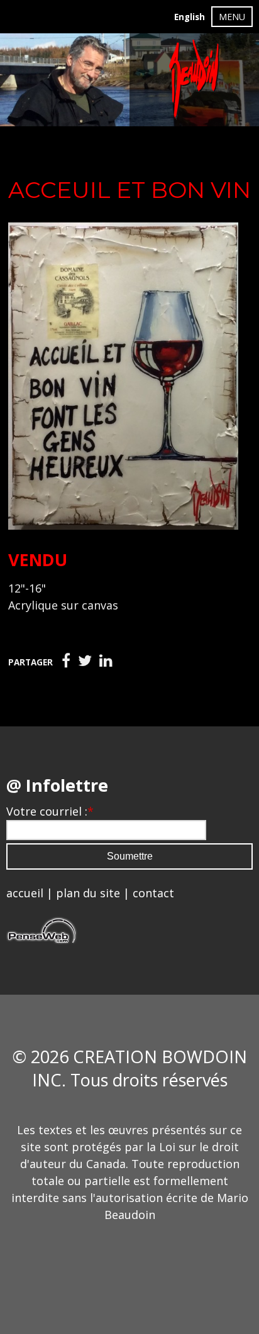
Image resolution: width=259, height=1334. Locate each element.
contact (153, 892)
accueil (24, 892)
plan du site (88, 892)
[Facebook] (66, 661)
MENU (232, 17)
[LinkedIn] (106, 661)
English (189, 17)
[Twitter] (84, 661)
